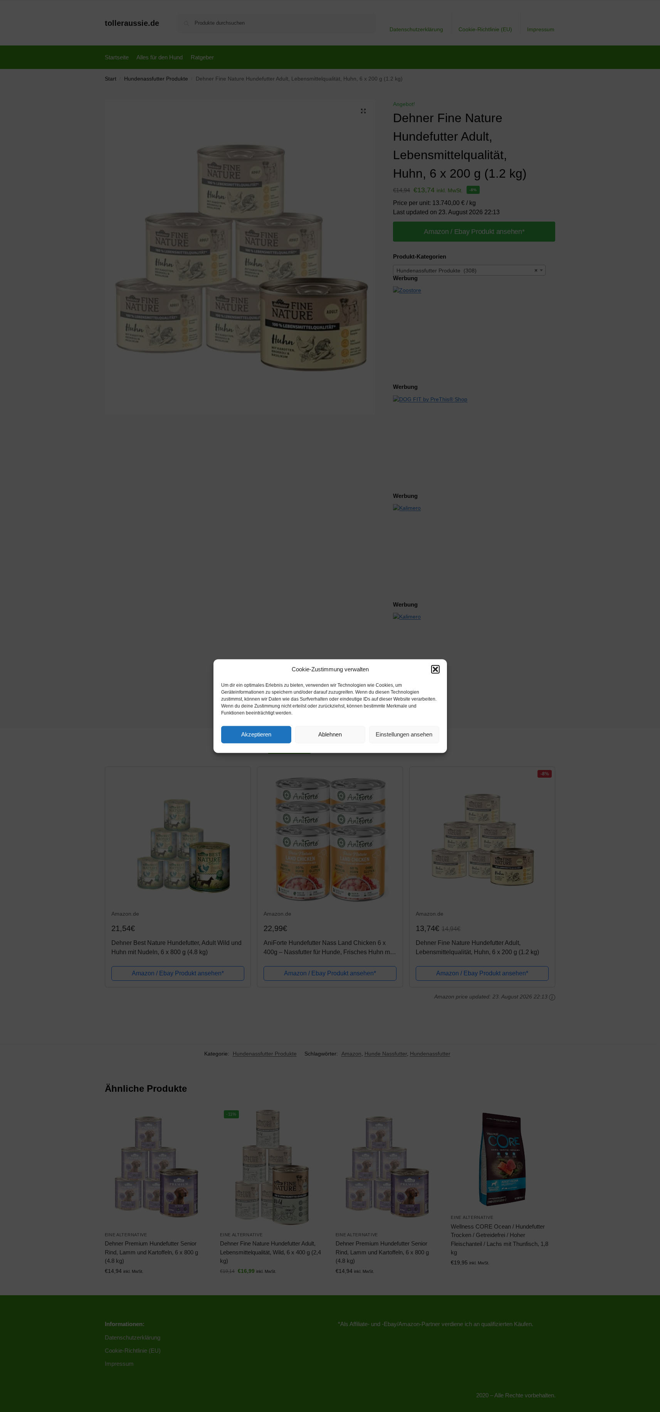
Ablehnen (330, 734)
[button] (435, 669)
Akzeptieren (256, 734)
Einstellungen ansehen (404, 734)
